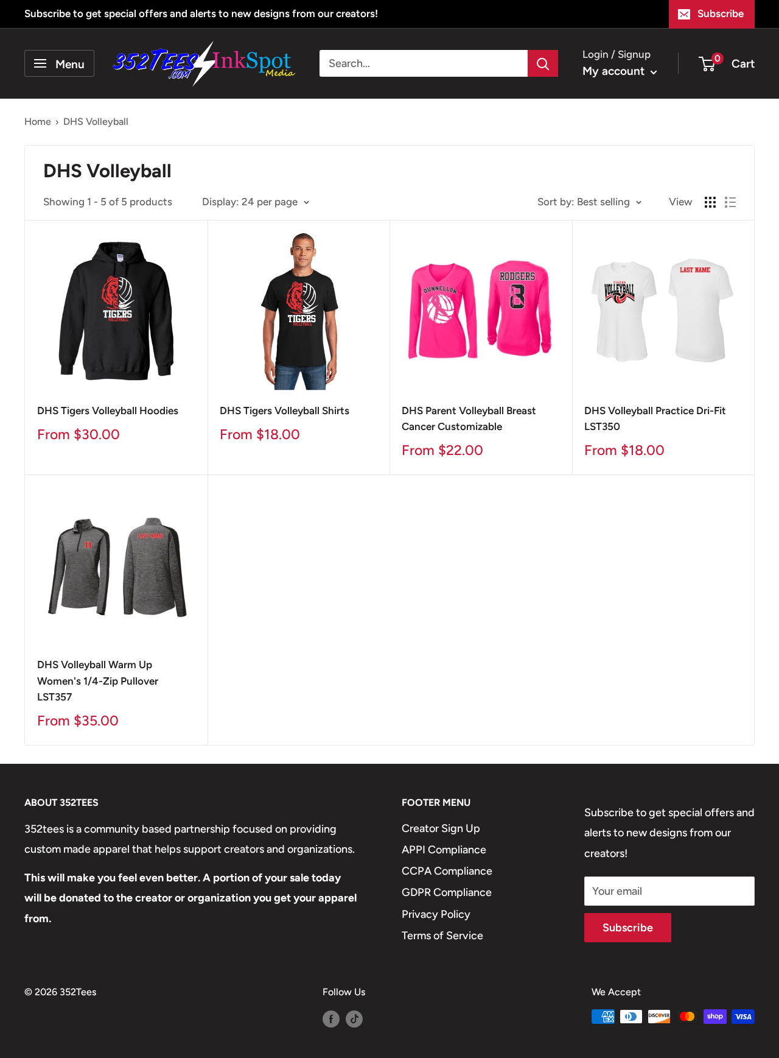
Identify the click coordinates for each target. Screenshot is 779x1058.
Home (37, 121)
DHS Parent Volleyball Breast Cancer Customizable (469, 418)
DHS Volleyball (95, 121)
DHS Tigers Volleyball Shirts (284, 410)
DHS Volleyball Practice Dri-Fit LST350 (655, 418)
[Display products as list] (730, 202)
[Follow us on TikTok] (354, 1018)
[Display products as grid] (710, 202)
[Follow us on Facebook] (331, 1018)
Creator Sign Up (441, 828)
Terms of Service (442, 935)
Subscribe (720, 13)
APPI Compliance (444, 849)
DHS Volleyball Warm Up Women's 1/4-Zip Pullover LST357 (97, 680)
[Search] (543, 63)
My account (615, 71)
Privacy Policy (436, 914)
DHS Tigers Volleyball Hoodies (107, 410)
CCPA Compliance (447, 871)
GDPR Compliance (447, 892)
